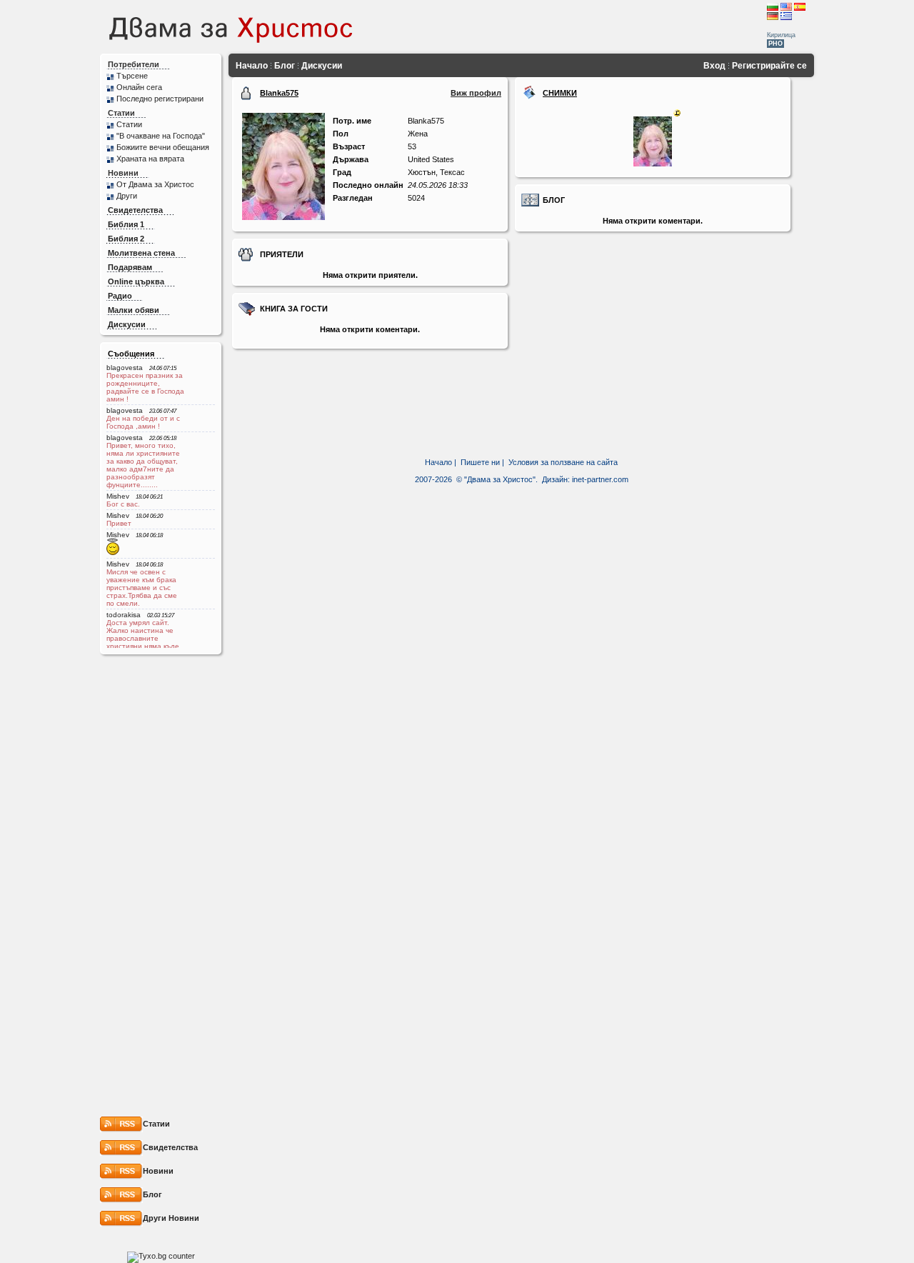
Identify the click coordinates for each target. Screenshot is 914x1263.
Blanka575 (279, 93)
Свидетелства (135, 210)
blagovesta (124, 367)
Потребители (133, 64)
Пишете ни (480, 462)
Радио (120, 295)
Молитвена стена (141, 253)
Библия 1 (126, 224)
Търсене (132, 75)
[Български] (772, 7)
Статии (121, 113)
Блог (284, 66)
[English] (786, 7)
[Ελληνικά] (786, 16)
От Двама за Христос (155, 184)
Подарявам (130, 267)
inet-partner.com (600, 479)
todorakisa (123, 615)
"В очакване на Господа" (160, 135)
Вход (714, 66)
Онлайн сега (139, 87)
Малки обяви (133, 310)
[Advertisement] (584, 26)
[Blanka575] (283, 217)
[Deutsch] (772, 16)
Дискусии (127, 324)
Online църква (136, 281)
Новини (123, 173)
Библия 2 (126, 238)
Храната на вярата (150, 158)
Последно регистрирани (160, 98)
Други (126, 195)
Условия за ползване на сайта (563, 462)
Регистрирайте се (769, 66)
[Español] (799, 7)
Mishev (117, 496)
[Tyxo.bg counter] (161, 1256)
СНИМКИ (560, 93)
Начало (252, 66)
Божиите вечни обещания (162, 147)
